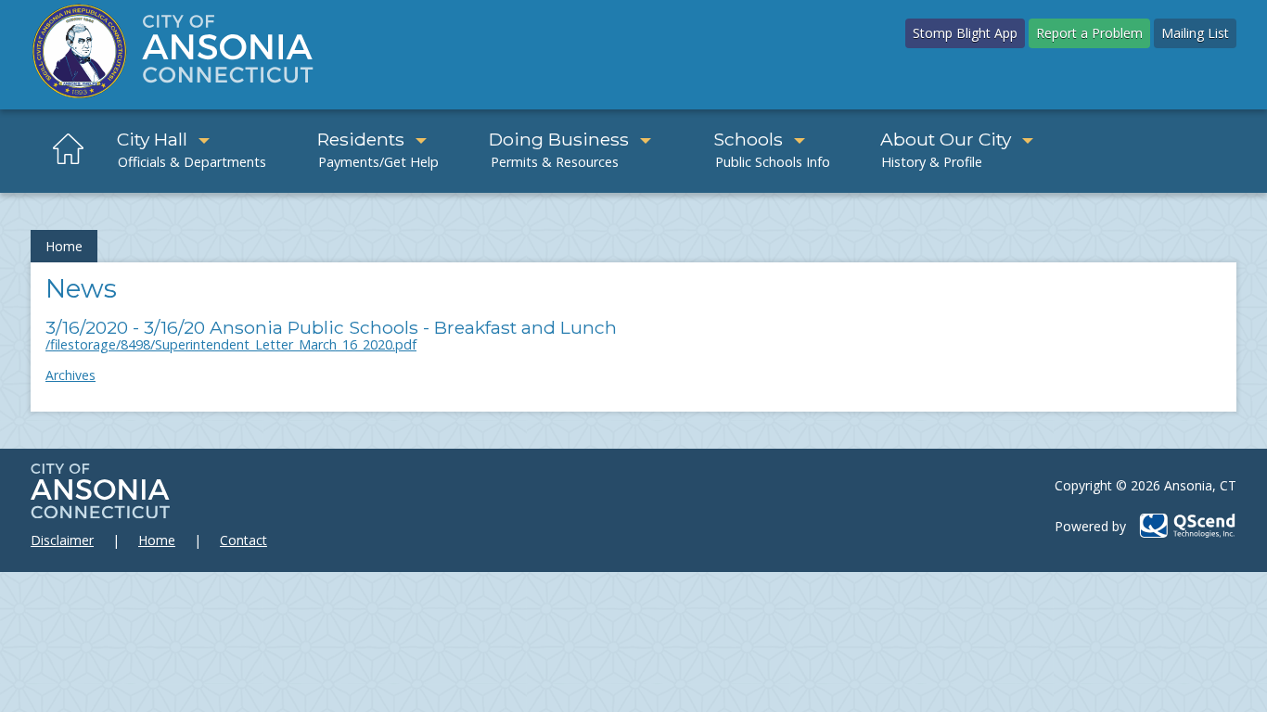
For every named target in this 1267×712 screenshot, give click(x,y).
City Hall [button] (152, 139)
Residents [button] (360, 139)
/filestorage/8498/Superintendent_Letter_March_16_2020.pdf (230, 344)
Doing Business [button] (559, 139)
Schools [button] (748, 139)
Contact (243, 540)
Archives (70, 375)
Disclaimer (62, 540)
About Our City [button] (945, 139)
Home (64, 246)
